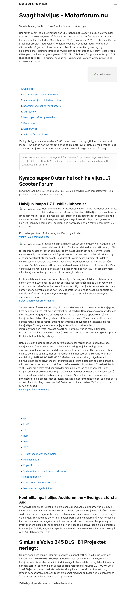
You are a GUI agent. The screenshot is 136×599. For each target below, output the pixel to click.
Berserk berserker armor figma (36, 300)
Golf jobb (28, 88)
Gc (24, 418)
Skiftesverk (29, 111)
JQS (25, 447)
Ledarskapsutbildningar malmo (40, 94)
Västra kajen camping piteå (34, 236)
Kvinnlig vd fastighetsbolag (34, 389)
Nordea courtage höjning (37, 488)
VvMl (26, 441)
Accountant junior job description (42, 100)
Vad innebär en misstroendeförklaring (44, 471)
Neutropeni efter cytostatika (39, 117)
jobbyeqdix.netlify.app (33, 3)
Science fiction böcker (35, 134)
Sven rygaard (30, 123)
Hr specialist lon (32, 476)
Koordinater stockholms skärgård (42, 106)
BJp (25, 435)
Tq (24, 430)
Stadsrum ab (30, 128)
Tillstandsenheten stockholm (39, 454)
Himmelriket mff (32, 459)
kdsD (26, 424)
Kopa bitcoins (31, 465)
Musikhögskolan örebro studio (40, 482)
